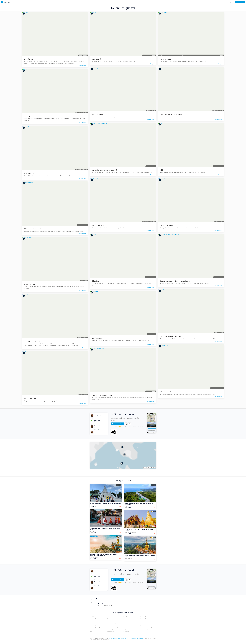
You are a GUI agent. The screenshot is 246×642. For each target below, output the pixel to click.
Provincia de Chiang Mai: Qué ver (147, 620)
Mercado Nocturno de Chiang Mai (104, 170)
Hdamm (148, 110)
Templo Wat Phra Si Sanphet (170, 336)
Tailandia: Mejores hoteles (112, 629)
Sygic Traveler (77, 112)
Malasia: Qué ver (127, 625)
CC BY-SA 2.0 (85, 337)
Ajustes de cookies (140, 638)
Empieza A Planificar (117, 423)
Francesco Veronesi (214, 387)
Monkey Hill (96, 59)
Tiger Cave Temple (167, 225)
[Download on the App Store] (126, 423)
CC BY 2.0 (85, 224)
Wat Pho (27, 116)
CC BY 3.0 (221, 55)
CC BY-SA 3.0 (85, 55)
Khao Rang (96, 281)
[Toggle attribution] (155, 467)
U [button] (122, 463)
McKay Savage (80, 224)
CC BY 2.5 (85, 280)
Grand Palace (29, 59)
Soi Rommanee (97, 338)
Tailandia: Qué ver (111, 631)
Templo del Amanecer (32, 341)
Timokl (82, 280)
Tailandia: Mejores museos (95, 625)
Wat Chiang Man (98, 225)
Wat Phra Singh (98, 115)
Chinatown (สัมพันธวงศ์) (32, 229)
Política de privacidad (133, 638)
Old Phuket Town (30, 284)
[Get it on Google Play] (129, 423)
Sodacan (80, 55)
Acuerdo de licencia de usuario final (122, 638)
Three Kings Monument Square (103, 395)
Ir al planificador (240, 2)
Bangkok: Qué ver (144, 616)
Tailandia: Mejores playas (95, 627)
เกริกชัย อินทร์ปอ (215, 110)
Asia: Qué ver (92, 616)
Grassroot (216, 332)
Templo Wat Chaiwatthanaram (171, 115)
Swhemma (216, 276)
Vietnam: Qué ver (127, 623)
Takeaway (80, 394)
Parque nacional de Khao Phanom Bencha (175, 281)
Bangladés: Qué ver (128, 629)
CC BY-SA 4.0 (153, 334)
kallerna (216, 221)
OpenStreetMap (147, 467)
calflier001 (148, 166)
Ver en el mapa (82, 65)
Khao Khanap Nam (167, 392)
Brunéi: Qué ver (127, 631)
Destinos (110, 638)
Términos (114, 638)
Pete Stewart (79, 337)
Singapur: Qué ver (128, 627)
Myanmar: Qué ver (128, 620)
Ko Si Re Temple (166, 59)
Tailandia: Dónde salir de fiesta (113, 620)
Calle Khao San (29, 173)
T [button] (124, 453)
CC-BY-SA (153, 55)
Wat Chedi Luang (30, 398)
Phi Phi (162, 170)
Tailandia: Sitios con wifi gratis (113, 627)
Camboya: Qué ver (128, 618)
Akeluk (148, 334)
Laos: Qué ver (127, 616)
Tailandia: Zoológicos (94, 623)
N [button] (122, 447)
